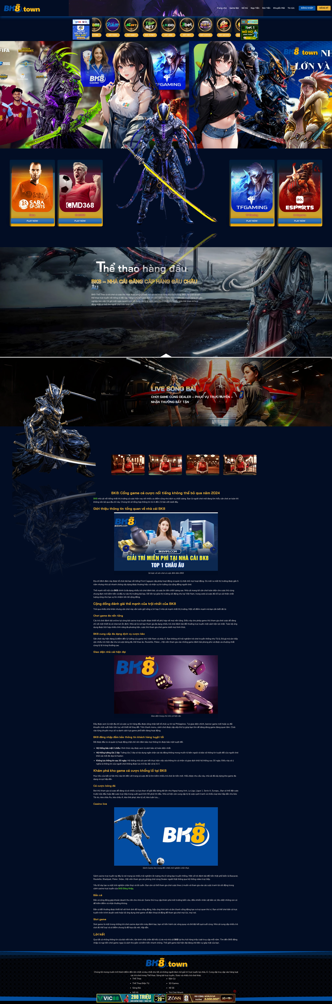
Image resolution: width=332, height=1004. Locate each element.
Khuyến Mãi (279, 8)
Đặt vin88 (98, 35)
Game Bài (234, 8)
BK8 (95, 498)
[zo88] (201, 998)
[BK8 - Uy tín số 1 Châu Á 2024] (21, 8)
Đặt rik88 (190, 35)
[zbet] (249, 33)
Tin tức (291, 8)
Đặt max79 (116, 35)
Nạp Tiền (255, 8)
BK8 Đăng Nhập (125, 888)
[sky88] (81, 33)
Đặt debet (134, 35)
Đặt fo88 (172, 35)
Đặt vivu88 (153, 35)
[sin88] (81, 22)
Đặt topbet (227, 35)
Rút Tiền (266, 8)
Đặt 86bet (209, 35)
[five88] (249, 22)
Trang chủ (222, 8)
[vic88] (131, 998)
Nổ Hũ (245, 8)
